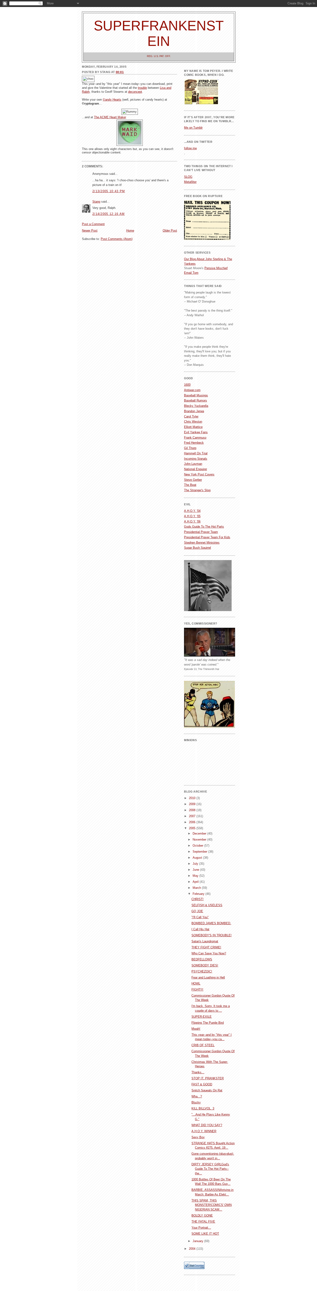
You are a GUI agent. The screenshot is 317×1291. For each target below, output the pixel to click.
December (200, 833)
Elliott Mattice (193, 427)
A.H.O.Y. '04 (192, 511)
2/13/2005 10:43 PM (108, 191)
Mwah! (195, 1028)
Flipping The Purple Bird (207, 1022)
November (200, 839)
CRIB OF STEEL (202, 1045)
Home (130, 230)
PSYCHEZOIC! (201, 971)
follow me (190, 148)
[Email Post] (82, 157)
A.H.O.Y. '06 (192, 521)
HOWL (195, 983)
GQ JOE (197, 911)
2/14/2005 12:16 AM (108, 214)
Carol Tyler (191, 416)
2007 (192, 816)
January (198, 1241)
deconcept (135, 91)
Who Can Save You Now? (208, 953)
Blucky (196, 1102)
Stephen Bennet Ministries (202, 542)
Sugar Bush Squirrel (197, 547)
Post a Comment (93, 224)
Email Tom (191, 272)
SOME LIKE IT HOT (205, 1233)
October (198, 845)
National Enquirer (195, 469)
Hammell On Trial (195, 453)
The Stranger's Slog (197, 490)
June (196, 869)
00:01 (120, 72)
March (197, 887)
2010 (192, 798)
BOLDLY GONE (202, 1215)
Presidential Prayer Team (201, 532)
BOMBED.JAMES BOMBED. (211, 923)
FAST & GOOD (201, 1084)
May (196, 875)
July (196, 863)
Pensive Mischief (216, 268)
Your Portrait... (201, 1227)
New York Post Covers (199, 474)
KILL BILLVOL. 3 (202, 1108)
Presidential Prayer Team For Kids (207, 537)
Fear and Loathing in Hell (208, 977)
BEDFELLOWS (201, 959)
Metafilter (190, 182)
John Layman (193, 463)
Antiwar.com (192, 390)
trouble (142, 87)
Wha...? (196, 1096)
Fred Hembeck (194, 442)
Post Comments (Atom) (117, 239)
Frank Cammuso (195, 437)
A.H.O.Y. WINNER (203, 1131)
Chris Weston (193, 421)
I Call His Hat (200, 929)
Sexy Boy (198, 1137)
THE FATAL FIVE (203, 1221)
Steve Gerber (193, 479)
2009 (192, 804)
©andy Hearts (112, 99)
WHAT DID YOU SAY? (206, 1125)
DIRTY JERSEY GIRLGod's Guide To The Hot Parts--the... (210, 1169)
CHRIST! (197, 899)
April (196, 881)
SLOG (188, 177)
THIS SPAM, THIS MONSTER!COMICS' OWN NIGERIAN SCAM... (211, 1205)
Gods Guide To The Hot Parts (204, 526)
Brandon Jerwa (194, 411)
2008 (192, 810)
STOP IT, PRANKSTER (207, 1078)
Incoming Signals (195, 458)
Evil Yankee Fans (196, 432)
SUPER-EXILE (201, 1016)
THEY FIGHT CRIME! (206, 947)
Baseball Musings (196, 395)
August (198, 857)
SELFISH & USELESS (206, 905)
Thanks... (197, 1072)
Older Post (170, 230)
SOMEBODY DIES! (204, 965)
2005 (192, 828)
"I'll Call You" (200, 917)
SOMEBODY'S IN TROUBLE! (211, 935)
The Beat (190, 485)
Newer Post (89, 230)
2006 (192, 822)
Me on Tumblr (193, 127)
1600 (187, 384)
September (200, 851)
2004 (192, 1248)
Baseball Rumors (195, 400)
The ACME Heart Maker (110, 117)
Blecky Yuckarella (196, 406)
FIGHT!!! (197, 989)
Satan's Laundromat (204, 941)
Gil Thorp (190, 448)
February (199, 894)
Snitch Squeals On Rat (206, 1090)
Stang (96, 201)
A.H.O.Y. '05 (192, 516)
